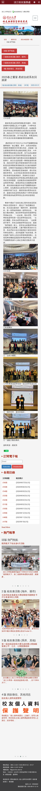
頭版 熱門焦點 (9, 51)
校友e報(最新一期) (27, 39)
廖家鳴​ (15, 774)
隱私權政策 (14, 779)
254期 (5, 491)
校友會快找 (18, 12)
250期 (5, 509)
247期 (5, 522)
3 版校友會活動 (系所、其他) (15, 63)
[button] (12, 586)
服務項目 (14, 39)
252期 (5, 500)
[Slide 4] (22, 34)
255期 (5, 487)
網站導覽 (26, 12)
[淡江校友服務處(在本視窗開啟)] (15, 20)
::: (0, 11)
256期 (5, 483)
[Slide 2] (18, 34)
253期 (5, 496)
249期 (5, 513)
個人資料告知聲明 (25, 779)
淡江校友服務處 (22, 2)
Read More (6, 527)
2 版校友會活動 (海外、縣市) (15, 57)
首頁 (5, 39)
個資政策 (6, 779)
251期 (5, 504)
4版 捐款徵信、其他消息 (13, 69)
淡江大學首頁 (6, 12)
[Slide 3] (20, 34)
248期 (5, 517)
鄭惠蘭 (11, 782)
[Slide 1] (16, 34)
